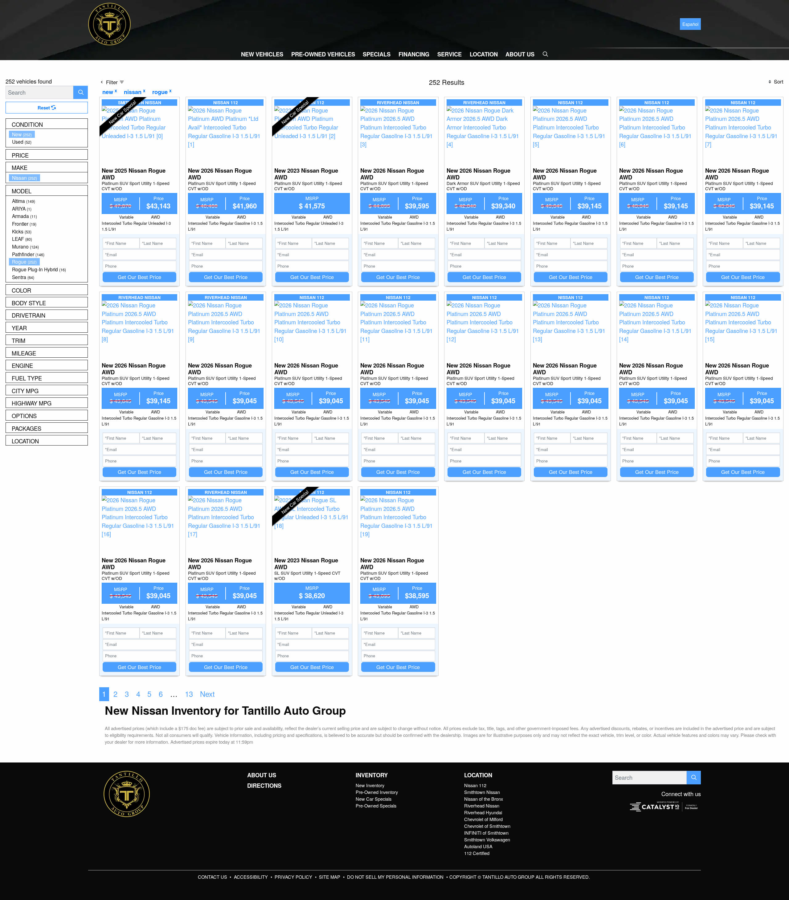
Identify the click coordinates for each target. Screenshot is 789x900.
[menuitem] (48, 134)
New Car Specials (373, 798)
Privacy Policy (294, 876)
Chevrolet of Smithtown (487, 826)
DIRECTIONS (264, 786)
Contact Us (213, 876)
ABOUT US (261, 775)
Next (207, 693)
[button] (262, 54)
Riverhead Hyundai (483, 812)
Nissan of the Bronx (483, 798)
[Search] (80, 92)
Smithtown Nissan (482, 792)
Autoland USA (478, 846)
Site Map (330, 876)
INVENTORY (372, 775)
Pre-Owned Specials (376, 805)
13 (189, 693)
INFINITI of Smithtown (486, 832)
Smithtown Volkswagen (487, 839)
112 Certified (476, 853)
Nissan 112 (475, 785)
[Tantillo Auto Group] (109, 23)
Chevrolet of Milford (483, 819)
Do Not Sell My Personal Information (396, 876)
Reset (44, 107)
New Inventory (370, 785)
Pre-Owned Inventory (377, 792)
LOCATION (478, 775)
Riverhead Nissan (481, 805)
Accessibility (251, 876)
